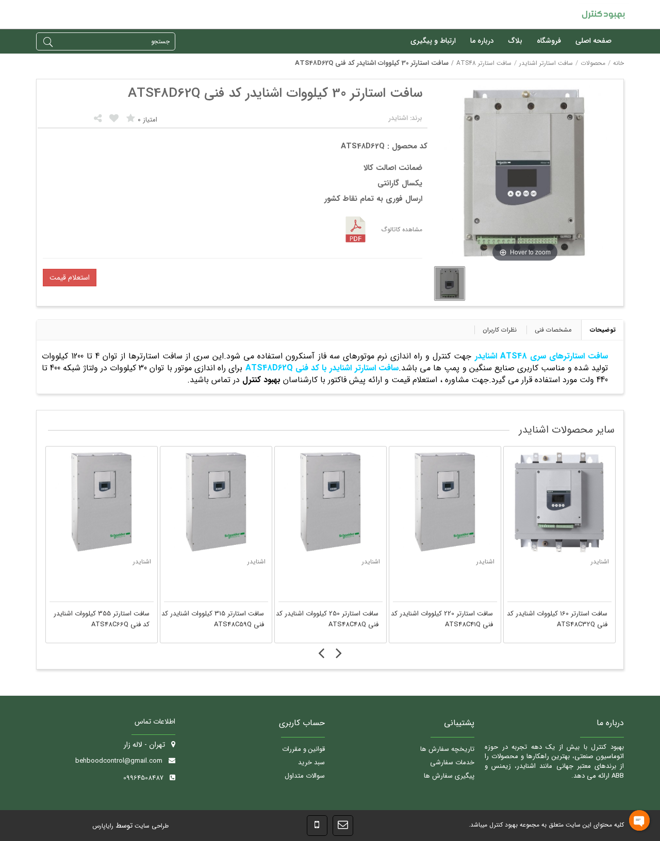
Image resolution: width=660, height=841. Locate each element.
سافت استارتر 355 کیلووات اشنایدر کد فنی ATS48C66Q (102, 619)
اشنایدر (142, 562)
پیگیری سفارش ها (449, 775)
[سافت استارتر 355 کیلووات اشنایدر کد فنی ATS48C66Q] (102, 502)
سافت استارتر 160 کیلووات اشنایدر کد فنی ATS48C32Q (557, 619)
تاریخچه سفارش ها (447, 749)
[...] (450, 283)
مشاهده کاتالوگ (401, 229)
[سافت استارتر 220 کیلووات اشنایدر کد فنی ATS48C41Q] (445, 502)
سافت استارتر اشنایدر (546, 63)
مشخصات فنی (553, 329)
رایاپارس (102, 826)
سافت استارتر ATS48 (484, 63)
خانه (618, 63)
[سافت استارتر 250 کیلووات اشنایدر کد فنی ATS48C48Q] (330, 502)
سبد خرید (311, 762)
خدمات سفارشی (452, 762)
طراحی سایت (151, 826)
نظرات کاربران (500, 329)
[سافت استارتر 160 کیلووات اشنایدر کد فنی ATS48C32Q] (559, 502)
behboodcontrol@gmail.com (118, 761)
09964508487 (143, 778)
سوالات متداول (305, 775)
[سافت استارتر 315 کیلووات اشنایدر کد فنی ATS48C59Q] (216, 502)
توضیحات (603, 329)
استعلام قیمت (70, 277)
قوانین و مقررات (303, 749)
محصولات (593, 63)
